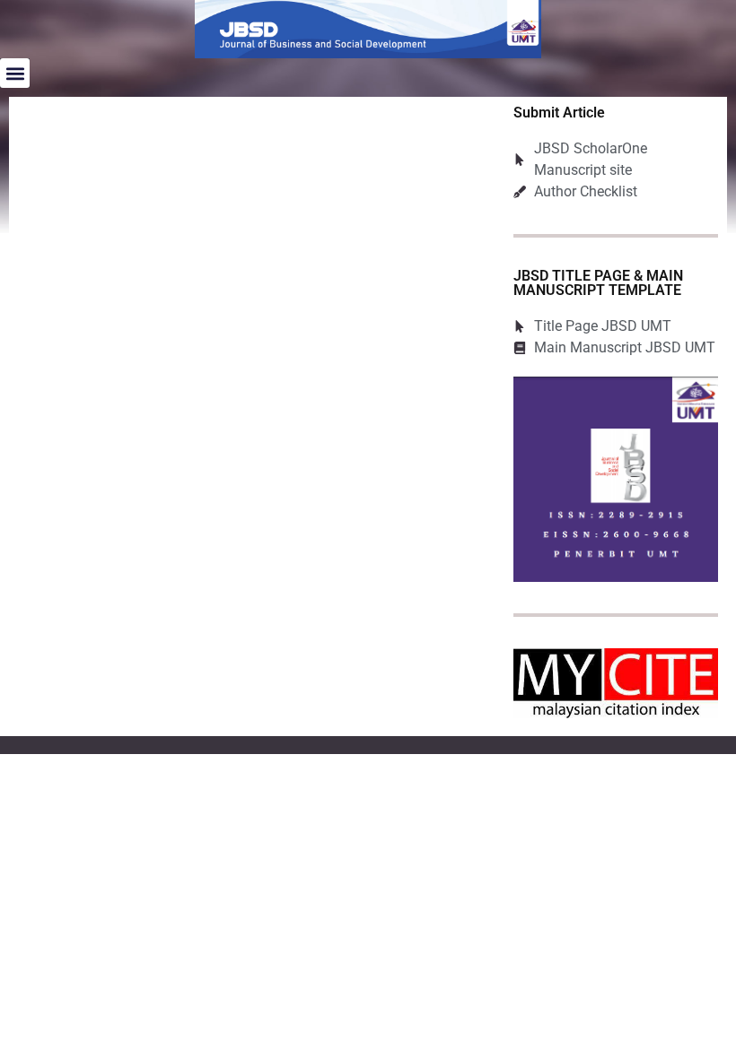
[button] (15, 73)
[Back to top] (695, 1017)
